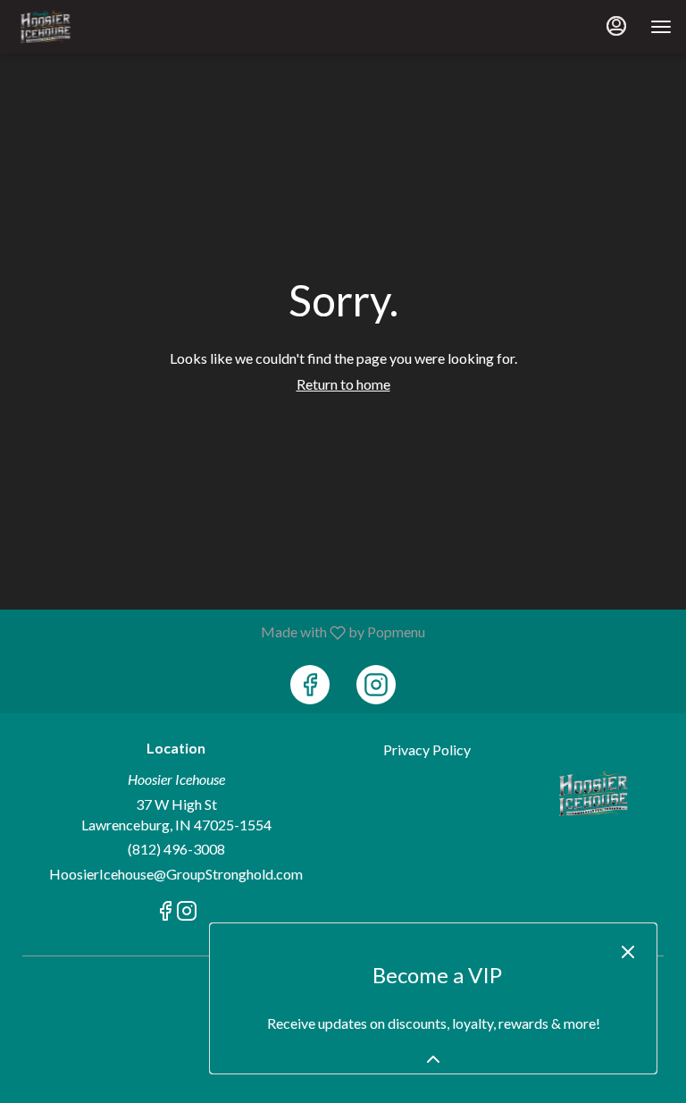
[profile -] (616, 26)
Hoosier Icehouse (593, 793)
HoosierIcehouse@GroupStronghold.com (176, 873)
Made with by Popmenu (219, 632)
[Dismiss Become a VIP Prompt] (628, 951)
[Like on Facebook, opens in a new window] (310, 684)
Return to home (343, 383)
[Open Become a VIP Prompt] (433, 1059)
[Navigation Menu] (661, 27)
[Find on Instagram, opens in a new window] (376, 684)
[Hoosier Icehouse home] (94, 26)
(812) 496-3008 (176, 848)
